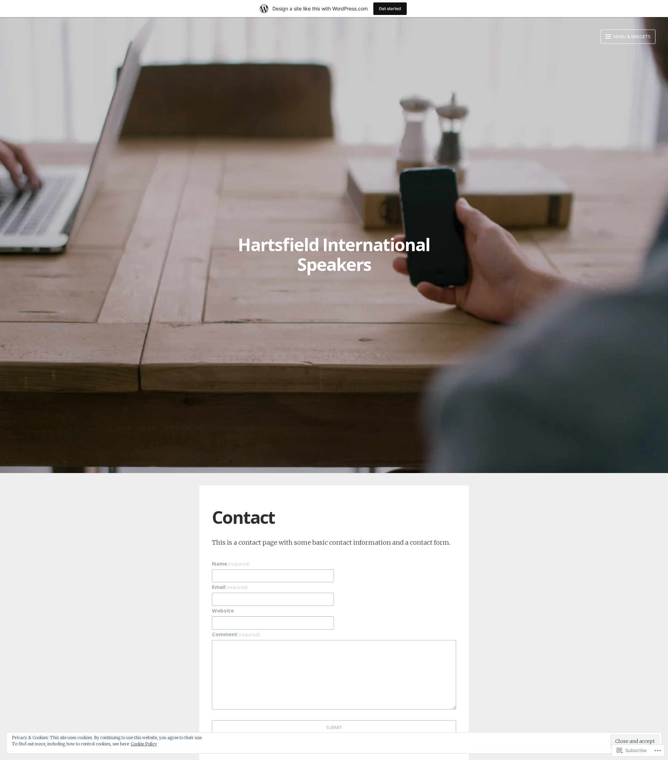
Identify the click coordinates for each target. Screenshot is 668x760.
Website (223, 610)
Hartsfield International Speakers (334, 255)
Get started (390, 8)
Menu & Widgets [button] (631, 36)
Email (229, 586)
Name (230, 563)
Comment (236, 634)
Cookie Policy (144, 743)
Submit (334, 727)
